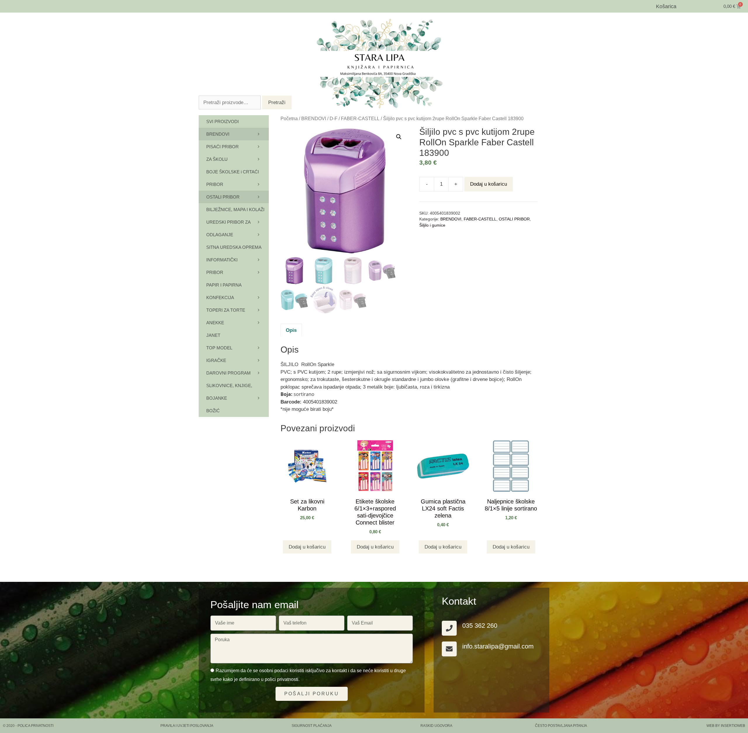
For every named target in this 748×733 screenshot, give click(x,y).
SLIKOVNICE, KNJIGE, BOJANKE (229, 392)
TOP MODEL (219, 347)
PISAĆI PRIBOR (222, 146)
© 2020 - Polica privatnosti (28, 726)
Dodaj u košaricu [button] (307, 547)
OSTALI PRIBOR (514, 219)
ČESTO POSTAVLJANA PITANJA (561, 726)
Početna (289, 118)
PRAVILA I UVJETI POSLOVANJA (186, 726)
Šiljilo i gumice (432, 225)
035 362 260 (479, 625)
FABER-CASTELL (360, 118)
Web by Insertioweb (726, 726)
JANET (213, 335)
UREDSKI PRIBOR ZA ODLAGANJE (228, 228)
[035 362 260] (449, 628)
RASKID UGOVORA (436, 726)
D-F (333, 118)
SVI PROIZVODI (222, 121)
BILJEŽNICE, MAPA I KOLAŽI (235, 209)
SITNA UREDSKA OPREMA (234, 247)
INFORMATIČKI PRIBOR (222, 266)
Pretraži (276, 102)
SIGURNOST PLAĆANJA (312, 726)
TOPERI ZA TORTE (225, 310)
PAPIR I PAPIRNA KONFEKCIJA (223, 291)
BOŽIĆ (213, 410)
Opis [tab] (291, 330)
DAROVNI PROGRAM (228, 372)
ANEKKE (215, 322)
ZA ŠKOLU (217, 159)
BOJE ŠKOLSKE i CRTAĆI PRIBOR (232, 178)
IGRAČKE (216, 360)
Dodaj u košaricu (488, 184)
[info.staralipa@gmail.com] (449, 648)
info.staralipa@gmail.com (498, 646)
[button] (399, 137)
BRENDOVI (313, 118)
